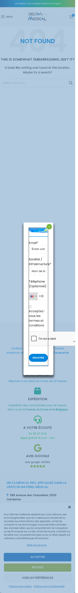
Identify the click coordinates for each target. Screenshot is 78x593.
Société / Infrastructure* (38, 261)
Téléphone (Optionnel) (37, 283)
